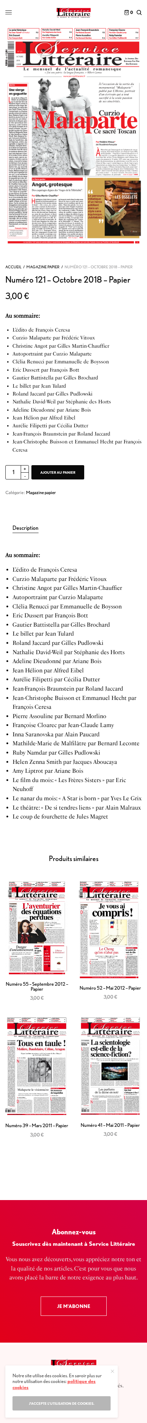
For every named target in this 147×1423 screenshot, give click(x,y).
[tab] (77, 528)
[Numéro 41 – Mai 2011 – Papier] (110, 1066)
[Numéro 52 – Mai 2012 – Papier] (110, 929)
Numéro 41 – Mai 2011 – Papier (110, 1125)
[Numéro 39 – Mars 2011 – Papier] (36, 1066)
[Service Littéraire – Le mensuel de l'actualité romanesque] (73, 12)
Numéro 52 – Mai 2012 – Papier (110, 988)
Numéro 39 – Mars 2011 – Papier (36, 1125)
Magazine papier (43, 266)
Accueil (13, 266)
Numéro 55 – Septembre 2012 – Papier (37, 986)
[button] (74, 1306)
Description (25, 527)
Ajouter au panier (57, 472)
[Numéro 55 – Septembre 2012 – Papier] (36, 927)
